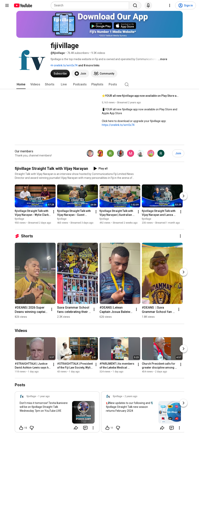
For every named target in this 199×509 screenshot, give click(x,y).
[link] (57, 413)
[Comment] (85, 428)
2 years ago (131, 396)
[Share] (76, 428)
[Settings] (169, 5)
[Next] (183, 196)
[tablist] (99, 84)
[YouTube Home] (23, 5)
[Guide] (7, 5)
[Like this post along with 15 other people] (21, 428)
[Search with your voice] (148, 5)
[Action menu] (93, 428)
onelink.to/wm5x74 (65, 65)
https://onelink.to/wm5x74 (118, 124)
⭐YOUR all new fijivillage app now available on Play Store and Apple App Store (141, 95)
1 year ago (44, 396)
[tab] (21, 84)
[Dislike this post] (32, 428)
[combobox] (91, 5)
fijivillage (19, 219)
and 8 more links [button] (89, 65)
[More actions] (54, 212)
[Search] (135, 5)
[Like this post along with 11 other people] (107, 428)
